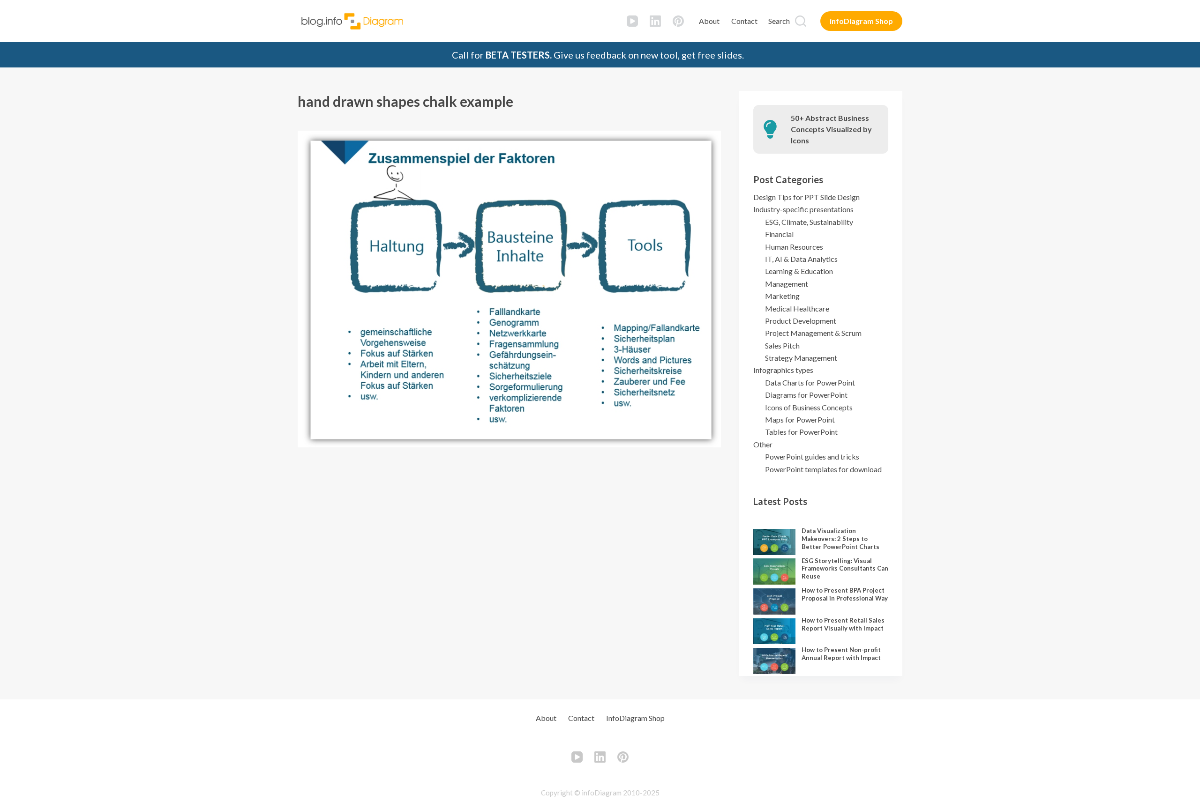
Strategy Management (801, 357)
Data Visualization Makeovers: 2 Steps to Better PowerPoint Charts (840, 538)
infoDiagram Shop (861, 20)
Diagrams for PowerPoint (806, 394)
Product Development (800, 320)
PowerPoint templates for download (823, 469)
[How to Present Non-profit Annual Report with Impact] (774, 661)
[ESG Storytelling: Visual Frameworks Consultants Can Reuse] (774, 571)
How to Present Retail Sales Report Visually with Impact (843, 624)
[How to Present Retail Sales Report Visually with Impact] (774, 631)
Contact (744, 20)
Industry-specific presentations (803, 209)
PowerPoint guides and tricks (812, 456)
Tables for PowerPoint (801, 431)
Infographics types (783, 369)
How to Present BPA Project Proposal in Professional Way (845, 594)
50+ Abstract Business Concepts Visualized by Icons (831, 129)
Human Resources (794, 246)
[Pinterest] (678, 21)
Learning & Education (799, 271)
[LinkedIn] (655, 21)
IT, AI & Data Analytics (801, 258)
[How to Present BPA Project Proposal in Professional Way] (774, 601)
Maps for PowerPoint (800, 419)
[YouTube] (632, 21)
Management (786, 283)
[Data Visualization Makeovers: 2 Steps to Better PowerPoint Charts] (774, 542)
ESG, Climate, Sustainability (809, 221)
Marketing (782, 295)
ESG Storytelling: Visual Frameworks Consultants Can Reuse (845, 568)
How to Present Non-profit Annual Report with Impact (841, 653)
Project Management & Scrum (813, 332)
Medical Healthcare (797, 308)
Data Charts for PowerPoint (810, 382)
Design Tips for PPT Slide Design (806, 197)
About (709, 20)
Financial (779, 234)
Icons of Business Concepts (809, 407)
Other (762, 444)
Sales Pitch (782, 345)
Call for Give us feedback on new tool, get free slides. (598, 54)
